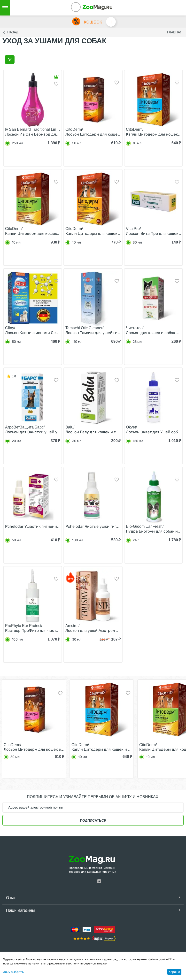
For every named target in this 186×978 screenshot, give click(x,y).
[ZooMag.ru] (97, 7)
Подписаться (93, 820)
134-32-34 (82, 8)
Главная (174, 32)
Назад (12, 32)
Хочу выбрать (13, 972)
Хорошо (174, 972)
